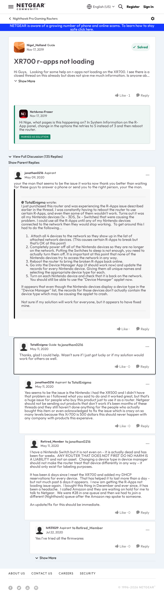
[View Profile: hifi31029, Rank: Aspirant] (39, 530)
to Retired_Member (87, 528)
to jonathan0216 (70, 344)
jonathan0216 (34, 172)
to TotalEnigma (79, 382)
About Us (16, 573)
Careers (66, 573)
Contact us (41, 573)
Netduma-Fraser (41, 111)
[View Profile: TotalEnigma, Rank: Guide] (23, 346)
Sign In (148, 6)
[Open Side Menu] (11, 6)
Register (133, 6)
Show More (26, 81)
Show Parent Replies (24, 162)
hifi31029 (52, 527)
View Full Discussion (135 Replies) (38, 157)
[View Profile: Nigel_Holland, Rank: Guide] (19, 47)
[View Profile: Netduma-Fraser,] (23, 114)
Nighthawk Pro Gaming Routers (35, 18)
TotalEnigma (35, 202)
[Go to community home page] (31, 6)
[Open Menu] (153, 19)
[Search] (120, 6)
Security (88, 573)
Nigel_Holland (36, 45)
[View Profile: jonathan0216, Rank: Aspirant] (18, 175)
